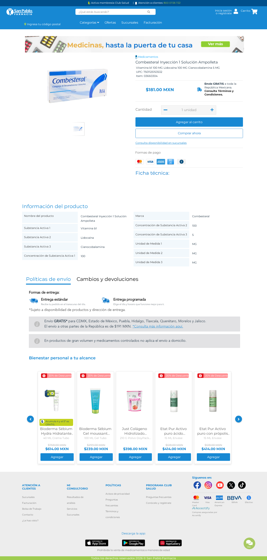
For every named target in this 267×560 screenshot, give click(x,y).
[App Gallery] (170, 542)
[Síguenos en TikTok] (242, 485)
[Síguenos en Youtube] (219, 485)
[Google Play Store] (133, 542)
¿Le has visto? (30, 520)
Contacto (27, 514)
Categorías (88, 22)
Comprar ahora (189, 133)
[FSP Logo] (19, 11)
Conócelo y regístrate (158, 502)
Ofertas (110, 22)
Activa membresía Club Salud (110, 2)
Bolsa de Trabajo (31, 508)
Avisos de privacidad (118, 493)
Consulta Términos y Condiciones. (219, 92)
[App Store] (96, 542)
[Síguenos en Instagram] (208, 485)
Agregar (57, 457)
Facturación (153, 22)
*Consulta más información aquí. (158, 326)
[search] (149, 12)
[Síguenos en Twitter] (231, 485)
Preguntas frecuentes (158, 497)
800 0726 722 (172, 2)
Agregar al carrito (189, 122)
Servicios (72, 508)
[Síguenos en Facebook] (197, 485)
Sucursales (129, 22)
